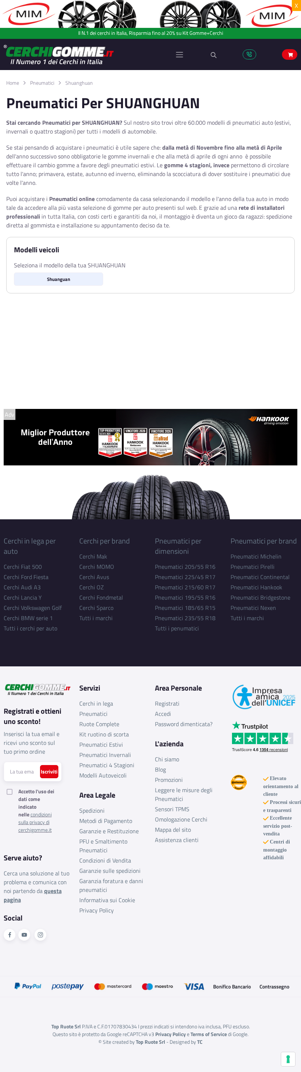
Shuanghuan (79, 83)
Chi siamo (167, 759)
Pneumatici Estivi (101, 744)
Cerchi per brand (104, 540)
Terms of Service (209, 1034)
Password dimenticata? (184, 724)
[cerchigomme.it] (77, 54)
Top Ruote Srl (150, 1042)
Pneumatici (42, 83)
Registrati (167, 703)
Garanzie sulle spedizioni (110, 870)
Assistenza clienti (177, 839)
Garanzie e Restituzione (109, 831)
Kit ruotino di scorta (104, 734)
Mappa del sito (173, 829)
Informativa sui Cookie (107, 900)
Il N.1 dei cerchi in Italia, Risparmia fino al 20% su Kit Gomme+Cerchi (150, 33)
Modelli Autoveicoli (103, 775)
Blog (160, 769)
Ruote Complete (99, 724)
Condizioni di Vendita (105, 860)
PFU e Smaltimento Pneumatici (103, 846)
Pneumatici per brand (264, 540)
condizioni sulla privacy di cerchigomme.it (35, 822)
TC (200, 1042)
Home (12, 83)
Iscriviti (49, 771)
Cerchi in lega (96, 703)
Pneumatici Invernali (105, 754)
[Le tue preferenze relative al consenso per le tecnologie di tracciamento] (288, 1059)
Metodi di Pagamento (105, 820)
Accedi (163, 713)
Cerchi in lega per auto (30, 546)
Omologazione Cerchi (181, 819)
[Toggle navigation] (179, 54)
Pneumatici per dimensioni (178, 546)
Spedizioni (92, 810)
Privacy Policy (96, 910)
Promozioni (169, 779)
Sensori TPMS (172, 809)
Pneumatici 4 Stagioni (106, 765)
